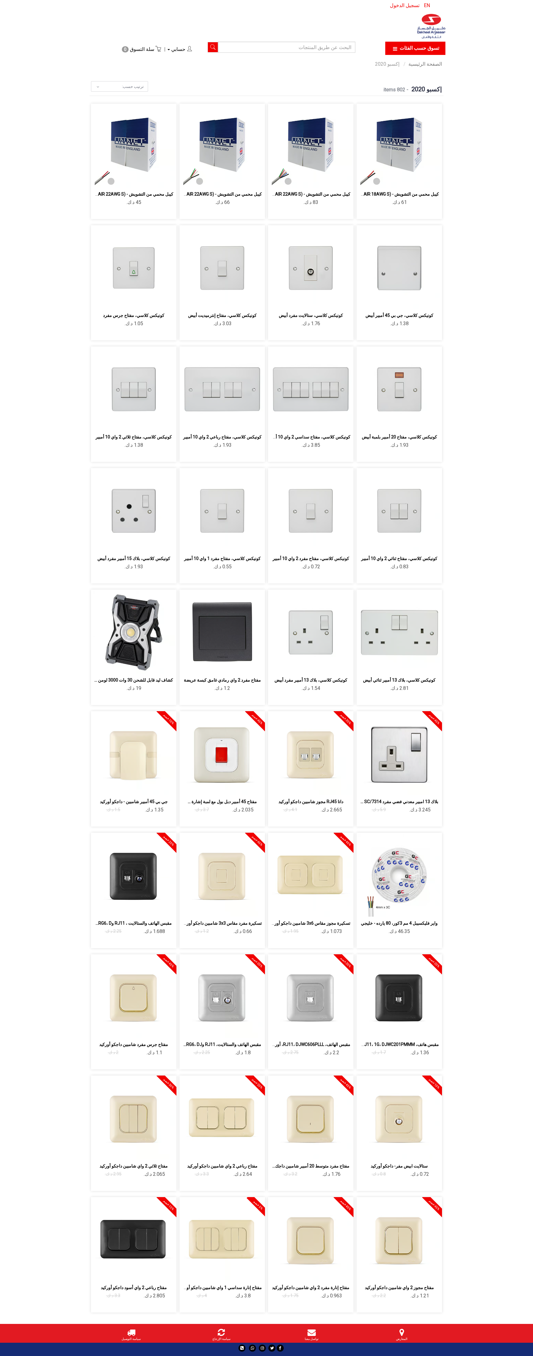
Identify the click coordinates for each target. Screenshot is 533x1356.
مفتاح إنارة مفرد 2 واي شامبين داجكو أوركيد (310, 1287)
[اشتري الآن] (377, 179)
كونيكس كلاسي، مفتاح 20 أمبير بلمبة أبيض (399, 436)
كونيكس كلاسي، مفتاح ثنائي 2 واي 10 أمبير (399, 558)
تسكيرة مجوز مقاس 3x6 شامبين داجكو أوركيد (309, 923)
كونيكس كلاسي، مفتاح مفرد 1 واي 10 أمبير (222, 558)
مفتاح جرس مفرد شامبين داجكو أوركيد (133, 1044)
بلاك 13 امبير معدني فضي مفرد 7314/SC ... (399, 801)
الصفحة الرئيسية (425, 64)
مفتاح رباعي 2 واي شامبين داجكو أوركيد (222, 1165)
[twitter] (272, 1348)
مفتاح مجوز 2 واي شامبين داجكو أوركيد (399, 1287)
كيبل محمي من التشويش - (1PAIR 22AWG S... (131, 194)
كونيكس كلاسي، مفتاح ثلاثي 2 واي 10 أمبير (134, 436)
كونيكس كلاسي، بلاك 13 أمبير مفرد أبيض (311, 680)
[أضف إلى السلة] (421, 179)
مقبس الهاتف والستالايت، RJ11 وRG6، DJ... (222, 1044)
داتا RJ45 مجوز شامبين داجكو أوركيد (311, 801)
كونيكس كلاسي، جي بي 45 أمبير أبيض (399, 315)
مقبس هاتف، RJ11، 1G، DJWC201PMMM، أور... (395, 1044)
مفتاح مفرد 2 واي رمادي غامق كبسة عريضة (222, 680)
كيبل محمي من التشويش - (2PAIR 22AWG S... (220, 194)
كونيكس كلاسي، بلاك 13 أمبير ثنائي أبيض (399, 680)
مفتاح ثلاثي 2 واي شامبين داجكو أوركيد (134, 1165)
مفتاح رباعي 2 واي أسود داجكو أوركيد (134, 1287)
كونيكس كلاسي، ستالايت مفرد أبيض (311, 315)
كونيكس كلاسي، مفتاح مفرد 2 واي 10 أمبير (311, 558)
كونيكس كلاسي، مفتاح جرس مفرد (133, 315)
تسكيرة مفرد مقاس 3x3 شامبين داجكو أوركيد (221, 923)
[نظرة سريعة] (392, 179)
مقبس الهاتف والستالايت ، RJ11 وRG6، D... (134, 923)
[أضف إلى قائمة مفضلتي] (406, 179)
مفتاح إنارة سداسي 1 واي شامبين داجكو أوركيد (220, 1287)
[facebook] (280, 1348)
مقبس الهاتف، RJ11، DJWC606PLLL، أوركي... (308, 1044)
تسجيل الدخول (404, 5)
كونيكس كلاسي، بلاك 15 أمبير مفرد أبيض (133, 558)
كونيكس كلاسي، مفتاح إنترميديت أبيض (222, 315)
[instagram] (262, 1348)
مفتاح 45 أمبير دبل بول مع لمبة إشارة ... (222, 801)
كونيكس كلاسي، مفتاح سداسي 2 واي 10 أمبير (309, 436)
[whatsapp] (252, 1348)
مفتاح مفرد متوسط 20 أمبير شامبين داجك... (310, 1165)
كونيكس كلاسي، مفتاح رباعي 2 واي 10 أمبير (222, 436)
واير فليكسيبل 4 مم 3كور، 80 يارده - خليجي (399, 923)
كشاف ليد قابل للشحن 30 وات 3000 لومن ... (133, 680)
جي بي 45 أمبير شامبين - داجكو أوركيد (134, 801)
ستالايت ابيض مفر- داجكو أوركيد (399, 1165)
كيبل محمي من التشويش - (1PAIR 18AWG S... (397, 194)
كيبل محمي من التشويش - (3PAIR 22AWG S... (308, 194)
